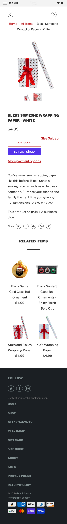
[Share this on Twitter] (18, 226)
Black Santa (24, 493)
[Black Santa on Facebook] (20, 388)
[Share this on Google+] (41, 226)
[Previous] (11, 15)
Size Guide (49, 138)
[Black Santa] (33, 3)
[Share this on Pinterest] (33, 226)
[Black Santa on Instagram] (29, 388)
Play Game (16, 431)
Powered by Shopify (19, 497)
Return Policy (19, 485)
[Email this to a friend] (48, 226)
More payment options (24, 161)
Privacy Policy (20, 476)
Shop (12, 413)
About (13, 458)
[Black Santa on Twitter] (12, 388)
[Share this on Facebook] (26, 226)
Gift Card (15, 440)
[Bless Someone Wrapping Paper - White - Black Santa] (33, 65)
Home (12, 404)
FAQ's (12, 467)
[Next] (54, 15)
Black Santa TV (20, 422)
